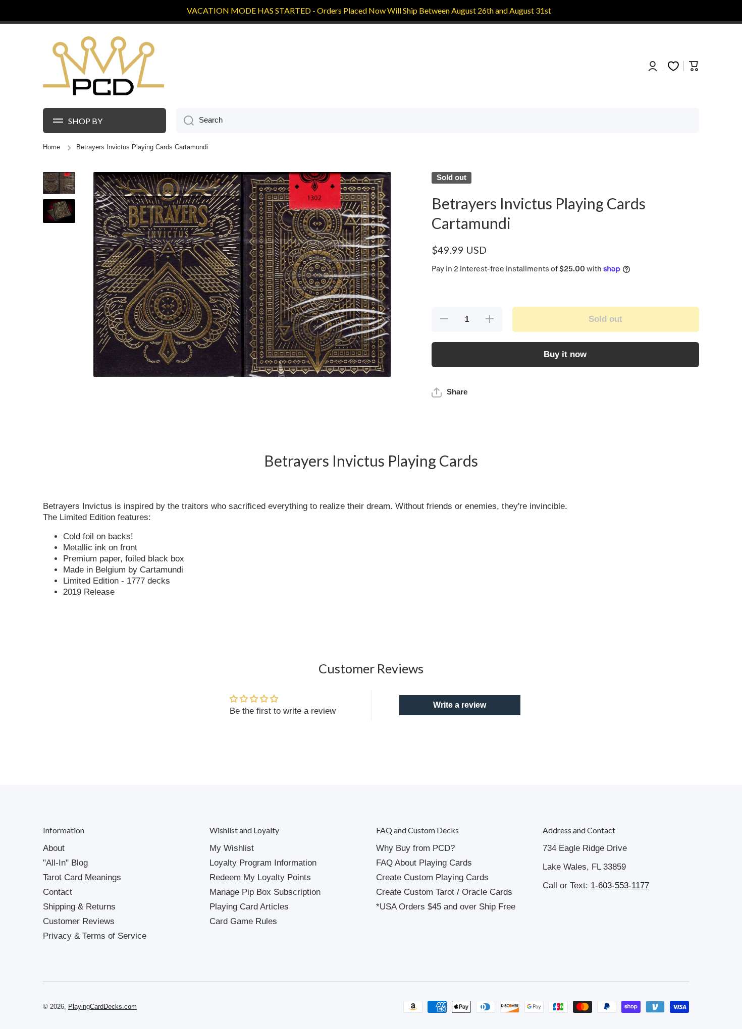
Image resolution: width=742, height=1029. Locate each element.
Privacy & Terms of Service (94, 936)
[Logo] (103, 66)
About (54, 848)
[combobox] (437, 120)
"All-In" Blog (65, 863)
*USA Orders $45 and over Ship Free (445, 906)
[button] (449, 392)
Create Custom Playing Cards (432, 877)
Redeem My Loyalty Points (260, 877)
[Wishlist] (673, 66)
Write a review (459, 705)
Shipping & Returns (79, 906)
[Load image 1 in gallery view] (59, 183)
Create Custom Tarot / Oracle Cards (444, 892)
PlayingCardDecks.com (102, 1006)
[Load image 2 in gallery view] (59, 211)
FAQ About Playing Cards (424, 863)
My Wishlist (231, 848)
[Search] (185, 120)
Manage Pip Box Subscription (265, 892)
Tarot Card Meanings (82, 877)
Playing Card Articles (249, 906)
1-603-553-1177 (620, 885)
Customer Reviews (79, 921)
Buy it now (565, 354)
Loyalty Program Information (262, 863)
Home (51, 147)
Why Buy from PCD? (415, 848)
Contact (57, 892)
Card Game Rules (243, 921)
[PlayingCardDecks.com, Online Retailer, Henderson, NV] (233, 1007)
